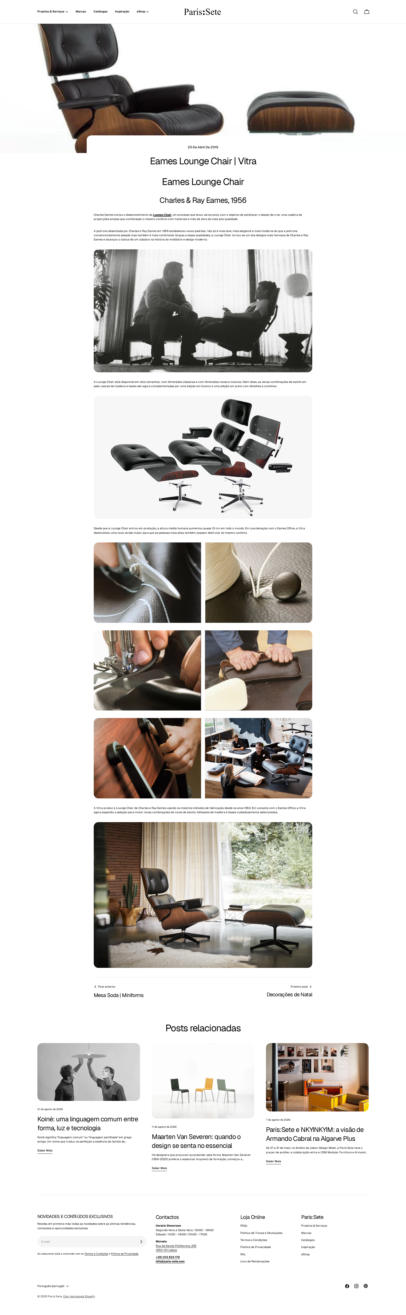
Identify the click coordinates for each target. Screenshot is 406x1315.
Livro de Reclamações (254, 1261)
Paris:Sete (55, 1296)
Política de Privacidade (255, 1247)
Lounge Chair (162, 215)
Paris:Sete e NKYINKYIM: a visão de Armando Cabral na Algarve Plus (315, 1134)
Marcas (306, 1233)
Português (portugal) (50, 1286)
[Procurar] (355, 11)
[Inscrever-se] (141, 1242)
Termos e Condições (96, 1253)
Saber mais (44, 1150)
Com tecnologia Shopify (79, 1296)
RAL (243, 1254)
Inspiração (308, 1247)
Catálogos (308, 1240)
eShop (305, 1254)
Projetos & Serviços (314, 1226)
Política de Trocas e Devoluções (261, 1233)
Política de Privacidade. (125, 1253)
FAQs (243, 1226)
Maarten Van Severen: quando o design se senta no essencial (196, 1141)
